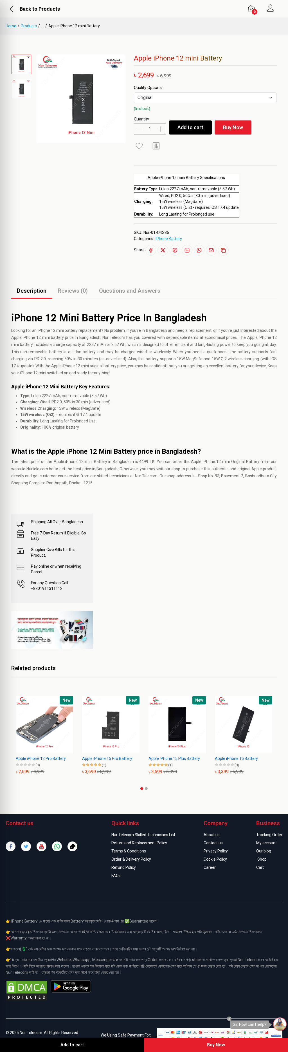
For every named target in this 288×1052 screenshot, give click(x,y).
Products (29, 26)
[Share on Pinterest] (175, 250)
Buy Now (233, 127)
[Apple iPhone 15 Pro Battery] (96, 724)
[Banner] (52, 629)
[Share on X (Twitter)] (163, 250)
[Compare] (156, 145)
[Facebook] (10, 846)
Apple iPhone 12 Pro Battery (26, 758)
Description (31, 290)
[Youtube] (41, 846)
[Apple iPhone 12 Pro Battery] (29, 724)
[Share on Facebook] (151, 250)
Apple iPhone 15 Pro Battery (93, 758)
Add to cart (190, 127)
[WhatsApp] (57, 846)
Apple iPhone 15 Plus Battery (159, 758)
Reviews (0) (73, 290)
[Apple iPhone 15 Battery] (229, 724)
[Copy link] (223, 250)
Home (11, 26)
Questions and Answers (129, 290)
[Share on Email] (211, 250)
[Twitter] (26, 846)
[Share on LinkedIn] (187, 250)
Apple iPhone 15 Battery (221, 758)
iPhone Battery (169, 238)
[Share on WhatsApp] (199, 250)
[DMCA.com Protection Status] (27, 990)
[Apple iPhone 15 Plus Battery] (162, 724)
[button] (141, 788)
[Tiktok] (72, 846)
